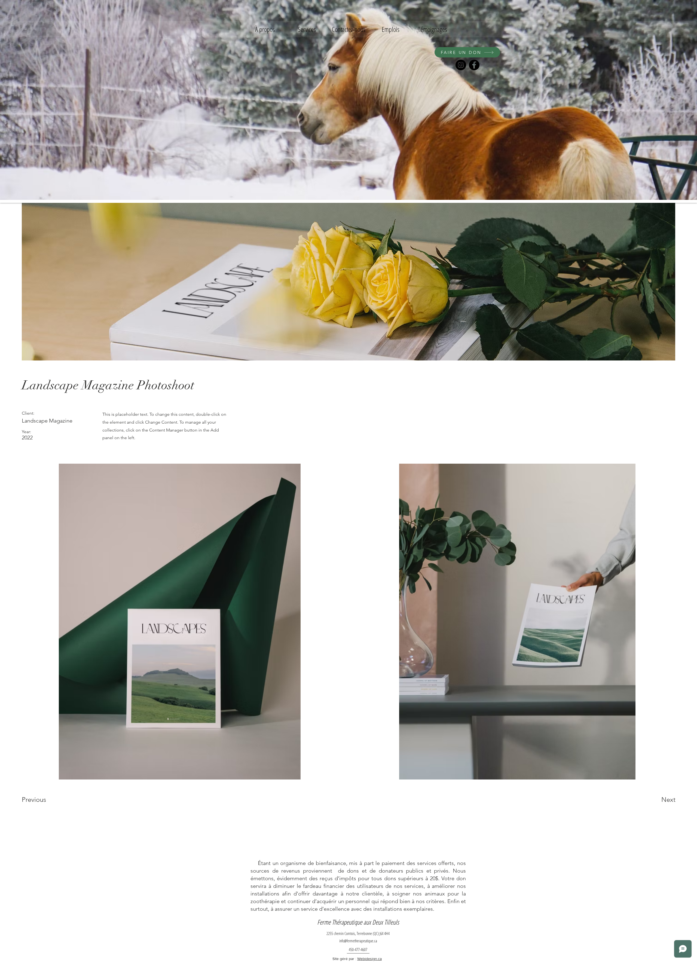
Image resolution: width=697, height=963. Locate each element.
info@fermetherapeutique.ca (358, 940)
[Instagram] (461, 65)
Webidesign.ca (369, 958)
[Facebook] (474, 65)
